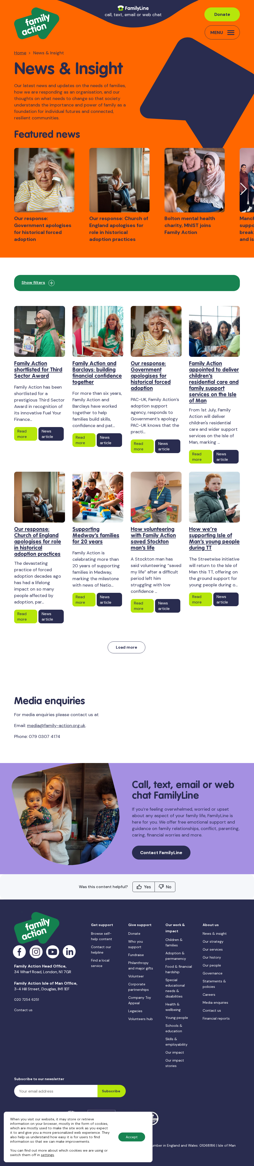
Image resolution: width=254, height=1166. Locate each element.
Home (20, 53)
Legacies (135, 1011)
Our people (212, 965)
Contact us (23, 1010)
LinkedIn (69, 951)
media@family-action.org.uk (56, 726)
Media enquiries (215, 1002)
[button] (243, 189)
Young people (176, 1017)
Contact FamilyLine (161, 853)
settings (47, 1155)
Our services (213, 949)
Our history (212, 957)
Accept (132, 1137)
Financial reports (216, 1018)
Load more (126, 647)
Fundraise (136, 955)
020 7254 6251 (26, 999)
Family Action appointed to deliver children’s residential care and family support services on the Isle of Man (214, 382)
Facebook (19, 951)
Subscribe (111, 1091)
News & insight (215, 933)
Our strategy (213, 941)
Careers (209, 994)
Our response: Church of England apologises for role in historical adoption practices (37, 542)
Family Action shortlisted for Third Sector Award (38, 370)
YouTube (52, 951)
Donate (222, 14)
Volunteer (136, 976)
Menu (216, 32)
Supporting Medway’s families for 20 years (95, 536)
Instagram (36, 951)
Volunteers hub (140, 1019)
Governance (212, 973)
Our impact (174, 1052)
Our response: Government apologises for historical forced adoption (151, 376)
